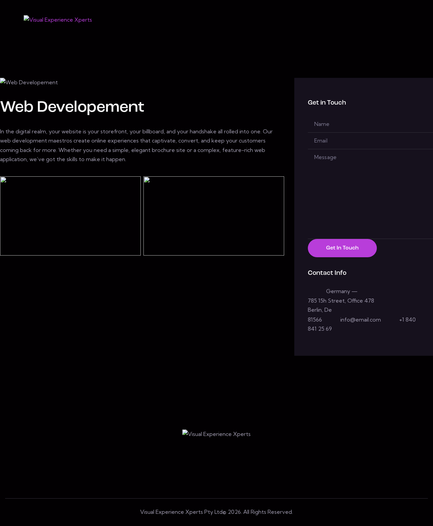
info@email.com (360, 319)
